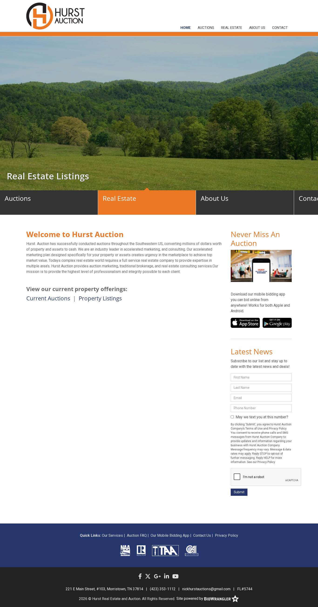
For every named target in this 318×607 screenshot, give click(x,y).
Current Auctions (48, 298)
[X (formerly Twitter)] (148, 576)
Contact (280, 28)
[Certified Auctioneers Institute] (191, 550)
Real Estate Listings (48, 176)
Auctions (206, 28)
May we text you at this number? (261, 417)
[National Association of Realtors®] (141, 550)
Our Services (112, 535)
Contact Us (202, 535)
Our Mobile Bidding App (170, 535)
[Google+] (157, 576)
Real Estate (231, 28)
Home (185, 28)
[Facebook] (140, 576)
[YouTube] (175, 576)
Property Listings (100, 298)
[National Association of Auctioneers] (125, 550)
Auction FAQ (137, 535)
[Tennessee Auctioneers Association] (165, 550)
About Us (257, 28)
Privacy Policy (226, 535)
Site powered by (190, 598)
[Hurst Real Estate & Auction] (55, 16)
